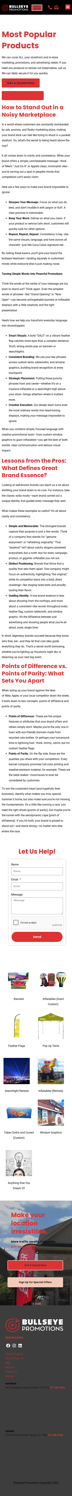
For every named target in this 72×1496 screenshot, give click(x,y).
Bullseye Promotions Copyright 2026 (36, 1482)
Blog (7, 1363)
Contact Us (11, 1371)
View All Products (14, 1354)
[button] (67, 6)
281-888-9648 (55, 1435)
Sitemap (9, 1376)
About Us (10, 1367)
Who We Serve (12, 1358)
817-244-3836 (57, 1387)
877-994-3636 (21, 1247)
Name (15, 864)
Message (16, 894)
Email (15, 879)
